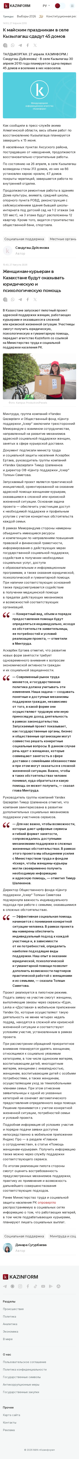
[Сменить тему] (60, 6)
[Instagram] (5, 45)
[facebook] (28, 1286)
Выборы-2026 (26, 16)
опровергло (47, 1202)
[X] (35, 45)
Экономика (10, 1331)
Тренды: (8, 16)
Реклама (9, 1430)
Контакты (9, 1422)
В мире (8, 1339)
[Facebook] (27, 45)
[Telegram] (20, 45)
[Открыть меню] (72, 6)
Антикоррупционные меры (21, 1384)
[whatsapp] (12, 45)
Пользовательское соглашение (24, 1362)
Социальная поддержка (24, 239)
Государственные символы (22, 1377)
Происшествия (13, 1309)
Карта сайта (11, 1415)
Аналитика (10, 1324)
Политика (9, 1316)
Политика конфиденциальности (25, 1369)
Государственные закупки (21, 1392)
